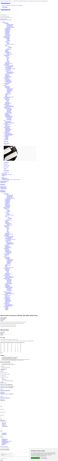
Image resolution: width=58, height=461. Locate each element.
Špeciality (8, 92)
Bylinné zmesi (9, 90)
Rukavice (6, 212)
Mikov (8, 228)
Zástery (6, 208)
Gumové (8, 38)
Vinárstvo (6, 137)
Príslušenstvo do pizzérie (8, 116)
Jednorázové (8, 40)
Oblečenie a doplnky (6, 37)
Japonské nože (7, 32)
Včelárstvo (6, 136)
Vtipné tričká (7, 51)
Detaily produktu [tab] (4, 379)
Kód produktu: (2, 317)
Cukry (6, 95)
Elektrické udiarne (7, 299)
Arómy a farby (7, 86)
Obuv (6, 45)
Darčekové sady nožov (10, 24)
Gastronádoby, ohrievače (8, 81)
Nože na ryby (7, 33)
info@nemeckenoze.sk (5, 7)
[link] (40, 455)
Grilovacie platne (7, 114)
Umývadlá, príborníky (8, 250)
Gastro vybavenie (6, 77)
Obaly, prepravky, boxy (7, 97)
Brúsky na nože (7, 55)
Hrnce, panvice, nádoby (8, 133)
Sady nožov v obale (9, 26)
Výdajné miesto (7, 5)
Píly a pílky (6, 74)
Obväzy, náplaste (9, 112)
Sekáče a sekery (7, 30)
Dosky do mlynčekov (10, 73)
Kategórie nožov (6, 22)
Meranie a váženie (7, 76)
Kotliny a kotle (6, 123)
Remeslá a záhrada (6, 306)
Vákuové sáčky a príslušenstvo (11, 68)
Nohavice (6, 50)
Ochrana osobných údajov (5, 442)
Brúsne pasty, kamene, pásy (9, 63)
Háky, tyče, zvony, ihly (7, 36)
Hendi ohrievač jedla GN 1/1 (5, 397)
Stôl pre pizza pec (9, 119)
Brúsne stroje (7, 62)
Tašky (8, 101)
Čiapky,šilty (7, 221)
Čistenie (5, 120)
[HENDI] (1, 320)
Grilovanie (6, 302)
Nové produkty (4, 433)
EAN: (1, 318)
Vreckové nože (7, 205)
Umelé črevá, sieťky (6, 83)
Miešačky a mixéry (8, 69)
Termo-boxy (7, 98)
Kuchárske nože (7, 202)
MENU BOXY (7, 103)
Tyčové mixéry (9, 70)
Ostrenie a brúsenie (6, 225)
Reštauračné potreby (6, 107)
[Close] (0, 13)
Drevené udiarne (7, 128)
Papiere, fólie (7, 102)
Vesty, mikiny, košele (8, 49)
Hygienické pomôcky (8, 121)
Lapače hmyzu (7, 75)
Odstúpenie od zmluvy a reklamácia (7, 174)
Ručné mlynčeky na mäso (10, 72)
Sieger (8, 60)
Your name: (3, 453)
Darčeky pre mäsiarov (8, 52)
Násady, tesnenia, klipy (10, 66)
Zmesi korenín (7, 87)
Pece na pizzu (9, 118)
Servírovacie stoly (7, 80)
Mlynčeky (6, 241)
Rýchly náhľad (11, 387)
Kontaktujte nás (4, 443)
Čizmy (8, 48)
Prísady (6, 96)
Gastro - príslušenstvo (8, 108)
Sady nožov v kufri (9, 25)
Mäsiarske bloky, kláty (8, 247)
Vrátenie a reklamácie (19, 5)
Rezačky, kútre (7, 244)
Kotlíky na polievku (8, 126)
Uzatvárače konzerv (8, 105)
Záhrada (6, 309)
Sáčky (8, 100)
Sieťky (6, 84)
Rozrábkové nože (7, 29)
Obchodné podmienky (5, 439)
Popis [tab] (3, 378)
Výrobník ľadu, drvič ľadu (9, 286)
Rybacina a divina (9, 89)
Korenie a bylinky (7, 257)
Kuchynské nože (7, 31)
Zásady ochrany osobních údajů (40, 455)
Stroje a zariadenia (6, 64)
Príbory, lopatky (9, 280)
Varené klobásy (9, 263)
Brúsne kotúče (7, 234)
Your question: (3, 458)
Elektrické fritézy (7, 115)
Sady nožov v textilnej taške (11, 27)
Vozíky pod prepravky (8, 273)
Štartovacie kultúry (7, 94)
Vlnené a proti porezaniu (10, 44)
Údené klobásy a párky (10, 88)
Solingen (8, 57)
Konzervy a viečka (6, 104)
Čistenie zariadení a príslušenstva (9, 293)
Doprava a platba (13, 5)
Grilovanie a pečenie (10, 260)
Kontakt (3, 5)
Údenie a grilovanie (6, 127)
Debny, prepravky (7, 99)
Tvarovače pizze (9, 117)
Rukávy (6, 215)
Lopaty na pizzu (9, 289)
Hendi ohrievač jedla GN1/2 (5, 390)
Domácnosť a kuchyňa (7, 132)
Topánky (8, 46)
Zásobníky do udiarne (8, 129)
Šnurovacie (10, 47)
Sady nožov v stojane (10, 195)
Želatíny (6, 93)
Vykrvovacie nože (7, 199)
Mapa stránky (4, 444)
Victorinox (8, 61)
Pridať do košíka (3, 369)
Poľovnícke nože (7, 35)
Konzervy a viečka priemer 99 (9, 276)
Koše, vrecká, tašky (8, 34)
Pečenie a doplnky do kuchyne (9, 134)
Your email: (3, 455)
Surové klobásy (9, 91)
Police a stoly (7, 78)
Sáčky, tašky (7, 270)
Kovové (8, 39)
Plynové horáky (7, 296)
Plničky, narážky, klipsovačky (9, 65)
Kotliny (6, 125)
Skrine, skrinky (7, 79)
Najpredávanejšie (4, 434)
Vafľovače (6, 113)
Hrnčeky (8, 53)
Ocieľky (6, 56)
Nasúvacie (10, 218)
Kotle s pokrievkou (8, 124)
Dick (7, 58)
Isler (7, 59)
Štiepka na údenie (7, 130)
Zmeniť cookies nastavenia (4, 446)
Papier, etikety (9, 111)
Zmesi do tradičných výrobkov (9, 267)
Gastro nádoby (9, 82)
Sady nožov (7, 23)
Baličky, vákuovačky (8, 238)
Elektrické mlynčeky (10, 71)
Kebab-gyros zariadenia (8, 283)
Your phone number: (4, 454)
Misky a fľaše (9, 110)
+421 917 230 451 (4, 425)
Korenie (5, 85)
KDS (8, 231)
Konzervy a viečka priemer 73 (9, 106)
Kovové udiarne (7, 131)
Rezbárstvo (6, 138)
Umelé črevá (7, 254)
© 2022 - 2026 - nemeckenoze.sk (4, 447)
